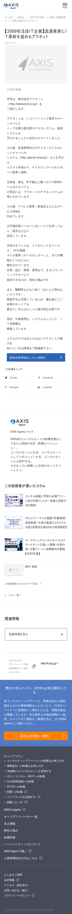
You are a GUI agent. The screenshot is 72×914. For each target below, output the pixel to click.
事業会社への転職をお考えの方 (25, 766)
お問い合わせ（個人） (17, 890)
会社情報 (9, 880)
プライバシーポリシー (17, 895)
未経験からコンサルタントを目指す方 (29, 771)
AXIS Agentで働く (15, 851)
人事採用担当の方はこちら (21, 858)
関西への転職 (15, 792)
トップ (8, 17)
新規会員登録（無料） (36, 736)
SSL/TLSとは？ (50, 663)
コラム (20, 17)
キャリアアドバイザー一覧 (21, 816)
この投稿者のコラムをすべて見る (21, 584)
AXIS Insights (12, 809)
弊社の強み (11, 830)
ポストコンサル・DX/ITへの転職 (26, 776)
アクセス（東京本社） (17, 885)
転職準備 (9, 837)
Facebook (48, 377)
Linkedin (47, 387)
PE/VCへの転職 (16, 786)
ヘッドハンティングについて (22, 844)
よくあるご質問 (13, 875)
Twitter (13, 377)
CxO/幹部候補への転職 (20, 781)
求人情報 (9, 823)
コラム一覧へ (14, 595)
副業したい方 (15, 802)
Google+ (14, 387)
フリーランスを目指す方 (21, 797)
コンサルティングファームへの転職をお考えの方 (35, 760)
